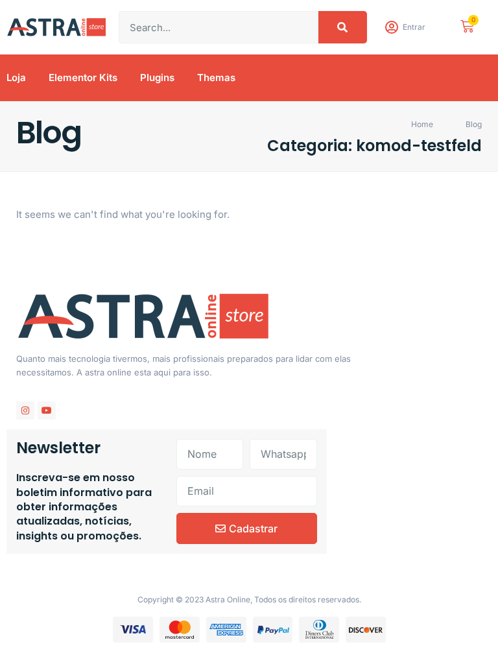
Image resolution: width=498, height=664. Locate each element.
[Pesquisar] (342, 27)
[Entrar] (391, 27)
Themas (216, 77)
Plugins (157, 77)
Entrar (414, 27)
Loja (16, 77)
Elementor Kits (83, 77)
